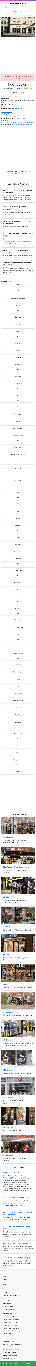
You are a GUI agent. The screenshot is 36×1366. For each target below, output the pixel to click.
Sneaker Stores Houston (10, 1325)
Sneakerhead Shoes (8, 1341)
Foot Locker (8, 837)
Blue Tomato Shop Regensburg (16, 867)
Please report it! (18, 173)
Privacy (5, 1279)
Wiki (21, 11)
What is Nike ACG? (11, 1173)
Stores (15, 11)
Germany (12, 15)
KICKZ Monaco (9, 1070)
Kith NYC (5, 1292)
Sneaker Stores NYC (8, 1317)
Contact (5, 1276)
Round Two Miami (8, 1306)
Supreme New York (8, 1301)
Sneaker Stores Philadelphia (11, 1328)
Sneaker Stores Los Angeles (11, 1319)
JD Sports (7, 897)
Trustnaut (5, 1284)
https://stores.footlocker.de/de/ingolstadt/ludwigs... (18, 122)
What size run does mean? (10, 1355)
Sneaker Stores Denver (9, 1333)
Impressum (6, 1282)
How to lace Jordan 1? (9, 1358)
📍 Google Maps (6, 114)
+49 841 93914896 (20, 118)
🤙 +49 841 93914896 (9, 1363)
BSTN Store (8, 1128)
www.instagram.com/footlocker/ (22, 124)
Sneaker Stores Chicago (10, 1322)
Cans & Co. (7, 1098)
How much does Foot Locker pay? (17, 1258)
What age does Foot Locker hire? (16, 1243)
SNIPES (6, 955)
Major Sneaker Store (8, 1309)
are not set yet (17, 108)
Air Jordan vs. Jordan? (9, 1352)
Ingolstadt (20, 15)
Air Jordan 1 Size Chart (9, 1347)
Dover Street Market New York (11, 1295)
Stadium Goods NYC (8, 1298)
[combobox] (18, 7)
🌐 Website (26, 1363)
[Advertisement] (18, 56)
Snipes (6, 984)
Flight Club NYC (7, 1303)
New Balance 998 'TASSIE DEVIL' (12, 1344)
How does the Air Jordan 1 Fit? (16, 1198)
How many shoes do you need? (12, 1349)
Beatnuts (7, 927)
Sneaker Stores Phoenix (9, 1331)
